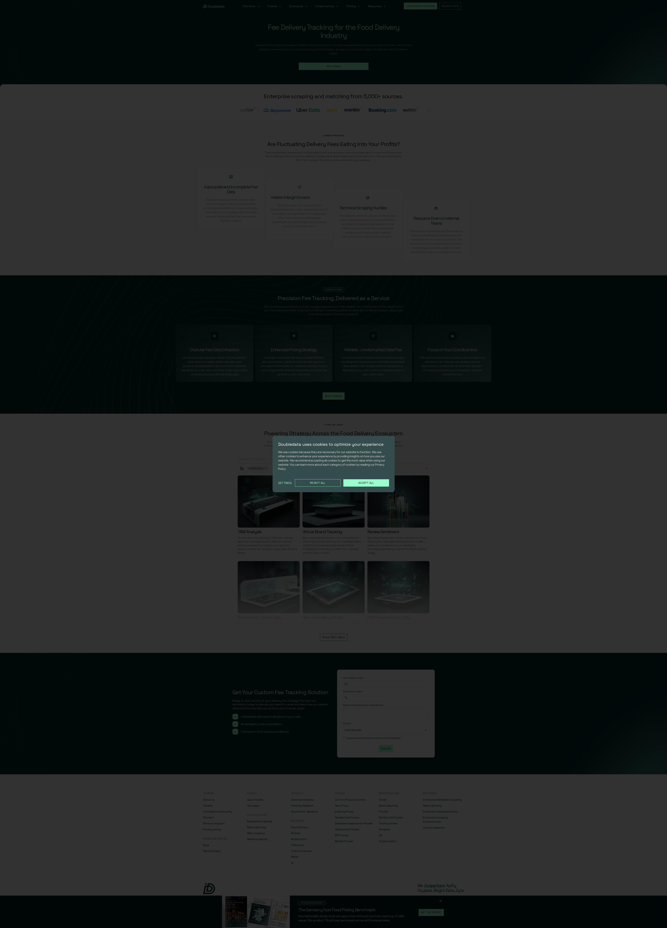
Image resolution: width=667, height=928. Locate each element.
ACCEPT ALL (366, 483)
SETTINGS (285, 483)
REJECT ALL (317, 483)
